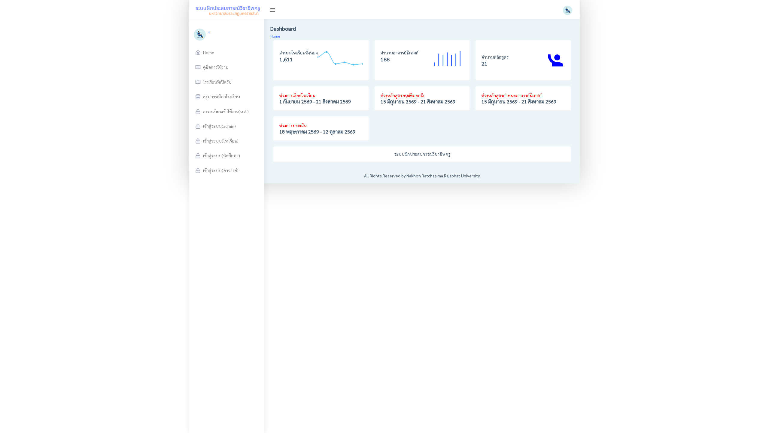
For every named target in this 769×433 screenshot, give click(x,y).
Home (275, 36)
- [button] (209, 31)
